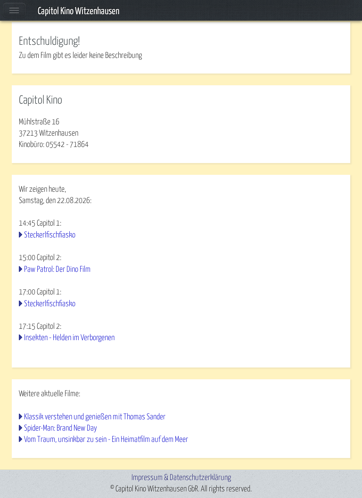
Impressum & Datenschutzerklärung (181, 478)
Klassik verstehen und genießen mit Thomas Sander (94, 417)
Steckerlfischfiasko (49, 235)
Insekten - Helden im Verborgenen (69, 338)
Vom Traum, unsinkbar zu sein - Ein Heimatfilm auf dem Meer (106, 440)
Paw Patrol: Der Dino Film (57, 270)
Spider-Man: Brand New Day (60, 429)
